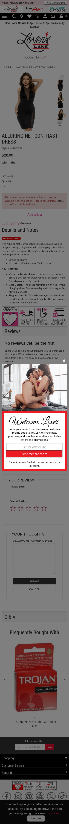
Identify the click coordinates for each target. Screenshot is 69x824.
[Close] (63, 360)
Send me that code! (34, 454)
